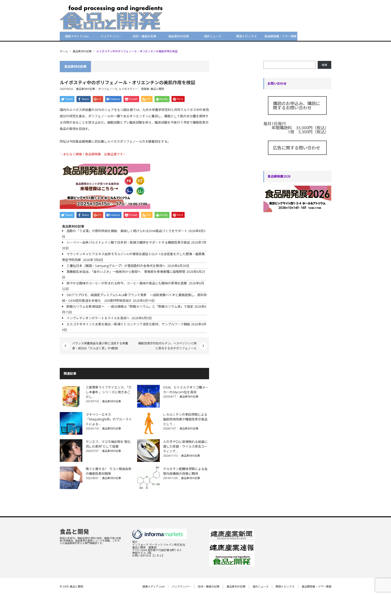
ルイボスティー (128, 89)
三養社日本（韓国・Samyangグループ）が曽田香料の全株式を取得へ (116, 266)
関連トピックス (246, 36)
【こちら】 (158, 555)
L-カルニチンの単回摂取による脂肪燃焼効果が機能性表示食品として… (185, 419)
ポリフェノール (107, 89)
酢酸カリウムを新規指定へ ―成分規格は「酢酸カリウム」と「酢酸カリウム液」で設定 (130, 306)
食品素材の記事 (178, 36)
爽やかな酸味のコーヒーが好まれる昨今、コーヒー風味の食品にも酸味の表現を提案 (127, 283)
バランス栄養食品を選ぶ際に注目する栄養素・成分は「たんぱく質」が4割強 (100, 345)
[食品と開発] (111, 17)
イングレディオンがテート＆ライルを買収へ (99, 318)
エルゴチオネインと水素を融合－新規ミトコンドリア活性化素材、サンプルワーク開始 (128, 324)
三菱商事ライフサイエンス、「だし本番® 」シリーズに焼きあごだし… (109, 392)
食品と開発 (157, 89)
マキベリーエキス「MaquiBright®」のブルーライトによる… (109, 419)
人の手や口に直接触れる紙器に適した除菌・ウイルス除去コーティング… (185, 446)
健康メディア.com (77, 36)
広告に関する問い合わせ (296, 148)
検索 (324, 65)
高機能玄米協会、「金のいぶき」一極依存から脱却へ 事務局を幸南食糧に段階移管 (126, 271)
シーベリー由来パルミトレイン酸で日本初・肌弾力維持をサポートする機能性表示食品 (128, 242)
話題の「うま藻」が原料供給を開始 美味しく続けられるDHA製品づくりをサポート (127, 231)
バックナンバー (110, 36)
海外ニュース (212, 36)
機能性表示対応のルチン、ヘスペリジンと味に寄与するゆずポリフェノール (167, 345)
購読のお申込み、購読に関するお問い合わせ (296, 105)
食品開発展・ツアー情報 (280, 36)
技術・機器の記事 (144, 36)
